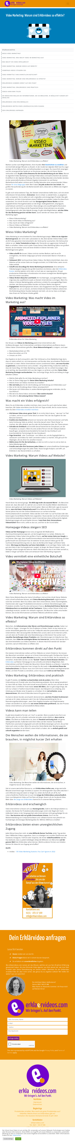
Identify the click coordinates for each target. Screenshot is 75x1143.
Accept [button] (18, 1139)
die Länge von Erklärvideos (23, 799)
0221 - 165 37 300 (39, 1125)
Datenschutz (37, 1104)
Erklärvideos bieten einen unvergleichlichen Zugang (23, 106)
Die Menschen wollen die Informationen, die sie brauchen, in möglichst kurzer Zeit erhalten (35, 97)
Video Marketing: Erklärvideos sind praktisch (20, 87)
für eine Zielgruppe (18, 185)
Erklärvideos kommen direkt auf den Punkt (19, 83)
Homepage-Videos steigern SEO (14, 70)
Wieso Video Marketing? (11, 53)
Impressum (37, 1102)
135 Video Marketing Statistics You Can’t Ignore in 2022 (35, 852)
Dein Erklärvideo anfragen (13, 110)
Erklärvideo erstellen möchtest (27, 410)
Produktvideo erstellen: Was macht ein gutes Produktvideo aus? (37, 1111)
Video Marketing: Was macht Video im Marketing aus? (23, 58)
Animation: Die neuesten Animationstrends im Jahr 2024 (37, 1116)
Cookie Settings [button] (8, 1139)
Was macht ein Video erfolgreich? (15, 62)
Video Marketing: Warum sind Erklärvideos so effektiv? (24, 79)
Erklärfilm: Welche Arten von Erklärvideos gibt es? (37, 1114)
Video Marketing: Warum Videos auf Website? (19, 66)
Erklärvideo (10, 662)
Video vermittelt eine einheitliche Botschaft (19, 74)
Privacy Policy (50, 1050)
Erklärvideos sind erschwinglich (15, 102)
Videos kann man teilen (11, 91)
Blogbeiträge (37, 1108)
